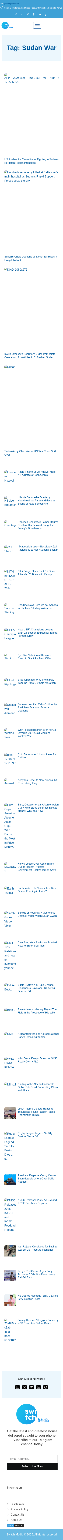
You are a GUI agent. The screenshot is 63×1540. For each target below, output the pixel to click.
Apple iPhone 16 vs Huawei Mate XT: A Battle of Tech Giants (36, 473)
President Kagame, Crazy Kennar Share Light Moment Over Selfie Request (37, 1178)
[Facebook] (17, 14)
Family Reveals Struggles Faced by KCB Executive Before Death (38, 1322)
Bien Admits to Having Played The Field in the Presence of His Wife (37, 1011)
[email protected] (11, 4)
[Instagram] (29, 14)
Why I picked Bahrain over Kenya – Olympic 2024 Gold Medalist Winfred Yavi (38, 732)
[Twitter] (23, 14)
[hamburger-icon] (37, 25)
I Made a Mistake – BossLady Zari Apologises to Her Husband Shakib (38, 548)
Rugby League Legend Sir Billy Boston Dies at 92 (35, 1135)
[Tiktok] (47, 14)
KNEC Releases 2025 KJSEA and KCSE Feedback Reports (37, 1201)
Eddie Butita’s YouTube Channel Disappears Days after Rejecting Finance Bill (36, 988)
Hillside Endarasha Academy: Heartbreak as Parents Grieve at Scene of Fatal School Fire (36, 500)
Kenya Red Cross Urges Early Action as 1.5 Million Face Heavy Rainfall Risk (36, 1274)
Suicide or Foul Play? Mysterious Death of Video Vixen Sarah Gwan (37, 914)
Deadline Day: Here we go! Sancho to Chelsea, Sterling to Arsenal (38, 606)
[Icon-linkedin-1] (38, 1387)
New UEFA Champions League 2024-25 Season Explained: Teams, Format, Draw (38, 632)
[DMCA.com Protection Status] (15, 1525)
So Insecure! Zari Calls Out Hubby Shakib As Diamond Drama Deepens (37, 707)
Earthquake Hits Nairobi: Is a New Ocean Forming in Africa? (37, 890)
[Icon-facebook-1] (17, 1387)
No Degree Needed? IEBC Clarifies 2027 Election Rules (38, 1297)
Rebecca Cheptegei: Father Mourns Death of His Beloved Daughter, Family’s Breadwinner (38, 525)
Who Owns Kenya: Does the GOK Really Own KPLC (37, 1060)
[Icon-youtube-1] (31, 1387)
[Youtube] (41, 14)
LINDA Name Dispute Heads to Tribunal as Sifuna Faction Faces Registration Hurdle (36, 1111)
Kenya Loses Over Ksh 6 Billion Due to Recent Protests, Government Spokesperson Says (37, 866)
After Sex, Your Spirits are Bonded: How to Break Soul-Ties (37, 944)
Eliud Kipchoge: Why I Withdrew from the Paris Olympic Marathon (37, 681)
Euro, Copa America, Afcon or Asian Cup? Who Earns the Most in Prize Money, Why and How (38, 807)
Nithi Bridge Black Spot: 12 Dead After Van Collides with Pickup (36, 573)
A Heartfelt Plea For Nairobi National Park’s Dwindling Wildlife (38, 1035)
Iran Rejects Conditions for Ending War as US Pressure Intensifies (37, 1248)
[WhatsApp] (35, 14)
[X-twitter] (24, 1387)
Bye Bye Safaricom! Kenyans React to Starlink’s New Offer (34, 657)
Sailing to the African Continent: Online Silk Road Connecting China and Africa (38, 1087)
